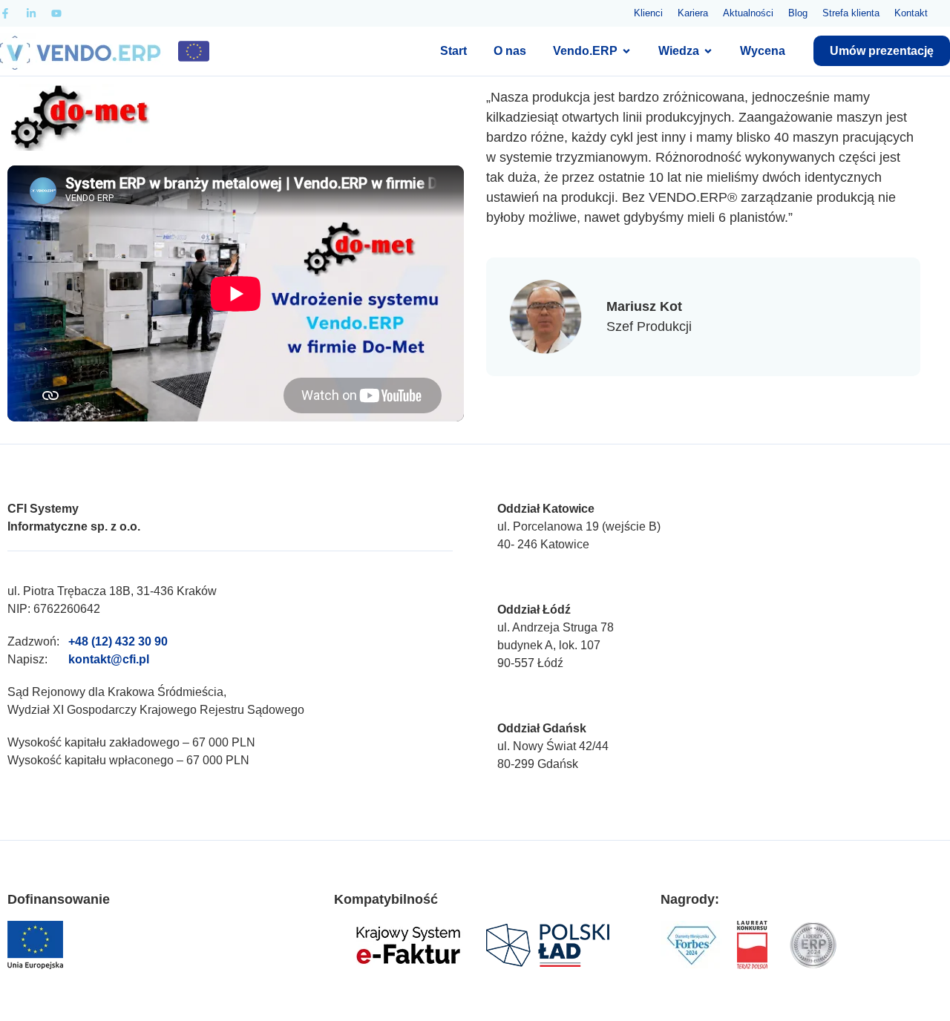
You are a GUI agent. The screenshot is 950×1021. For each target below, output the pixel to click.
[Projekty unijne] (193, 51)
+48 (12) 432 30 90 (118, 641)
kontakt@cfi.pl (108, 659)
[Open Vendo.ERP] (626, 51)
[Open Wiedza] (708, 51)
